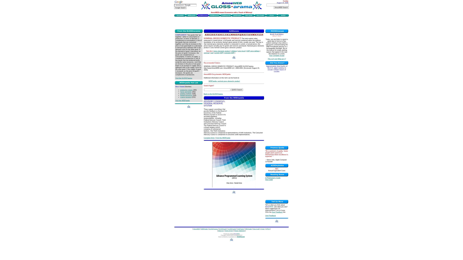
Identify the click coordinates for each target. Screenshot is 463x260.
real (212, 53)
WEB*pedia (204, 229)
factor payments (186, 92)
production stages (186, 90)
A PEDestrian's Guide (272, 178)
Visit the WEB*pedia (182, 100)
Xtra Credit (269, 180)
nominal (206, 53)
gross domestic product (222, 51)
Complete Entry (209, 138)
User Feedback (277, 212)
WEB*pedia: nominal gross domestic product (224, 81)
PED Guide (248, 229)
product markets (186, 93)
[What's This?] (277, 36)
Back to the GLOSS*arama (213, 94)
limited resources (186, 95)
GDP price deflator (253, 51)
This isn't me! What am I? (277, 59)
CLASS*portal (232, 229)
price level (241, 51)
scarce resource (185, 97)
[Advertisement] (231, 22)
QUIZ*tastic (240, 229)
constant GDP (229, 53)
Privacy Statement (239, 230)
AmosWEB (196, 229)
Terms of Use (229, 230)
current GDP (218, 53)
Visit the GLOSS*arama (183, 78)
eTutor (263, 229)
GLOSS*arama (213, 229)
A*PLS (268, 229)
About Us (221, 230)
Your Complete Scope (276, 55)
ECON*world (222, 229)
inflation (234, 51)
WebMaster (241, 237)
